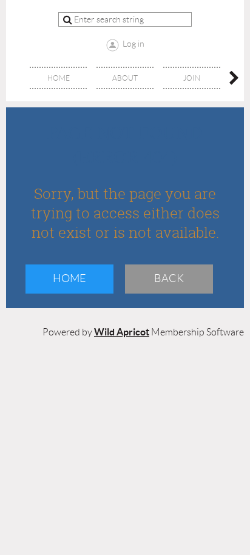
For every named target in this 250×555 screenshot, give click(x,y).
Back (169, 278)
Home (69, 278)
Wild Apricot (121, 331)
